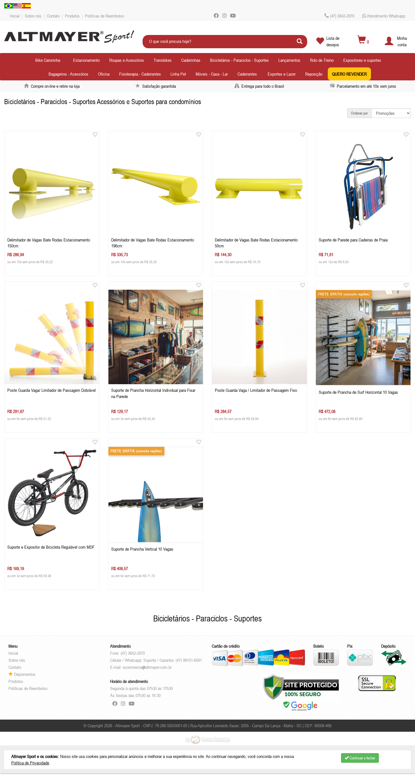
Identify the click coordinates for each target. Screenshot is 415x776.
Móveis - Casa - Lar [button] (212, 73)
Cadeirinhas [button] (190, 60)
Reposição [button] (313, 73)
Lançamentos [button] (289, 60)
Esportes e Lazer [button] (282, 73)
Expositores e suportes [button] (362, 60)
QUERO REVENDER (349, 73)
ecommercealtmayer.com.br (147, 667)
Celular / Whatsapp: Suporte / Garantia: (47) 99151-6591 (156, 660)
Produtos (72, 15)
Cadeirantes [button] (247, 73)
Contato (53, 15)
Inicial (14, 15)
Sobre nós (33, 15)
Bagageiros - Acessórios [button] (68, 73)
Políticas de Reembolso (104, 15)
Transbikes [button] (163, 60)
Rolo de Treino (322, 60)
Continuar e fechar (362, 758)
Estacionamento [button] (86, 60)
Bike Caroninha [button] (47, 60)
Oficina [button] (104, 73)
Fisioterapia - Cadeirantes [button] (140, 73)
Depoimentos (24, 674)
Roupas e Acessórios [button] (126, 60)
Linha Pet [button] (178, 73)
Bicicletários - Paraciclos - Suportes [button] (239, 60)
